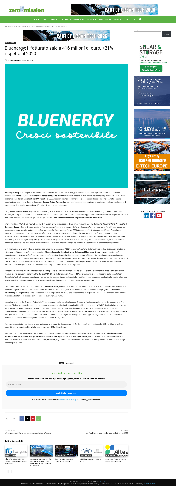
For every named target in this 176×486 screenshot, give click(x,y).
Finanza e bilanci (16, 26)
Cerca (136, 30)
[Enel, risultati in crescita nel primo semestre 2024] (66, 451)
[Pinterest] (33, 418)
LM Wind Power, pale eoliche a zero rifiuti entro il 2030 (107, 433)
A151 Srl (102, 481)
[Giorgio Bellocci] (6, 60)
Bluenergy (69, 363)
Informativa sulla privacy (67, 400)
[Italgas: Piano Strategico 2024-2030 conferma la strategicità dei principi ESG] (16, 451)
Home (7, 26)
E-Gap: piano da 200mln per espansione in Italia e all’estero (28, 433)
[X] (27, 418)
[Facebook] (22, 418)
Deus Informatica (149, 484)
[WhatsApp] (38, 418)
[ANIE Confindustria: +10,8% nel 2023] (91, 451)
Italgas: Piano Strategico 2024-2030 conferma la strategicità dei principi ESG (16, 461)
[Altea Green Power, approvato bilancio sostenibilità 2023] (116, 451)
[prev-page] (6, 471)
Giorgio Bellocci (15, 60)
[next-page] (10, 471)
